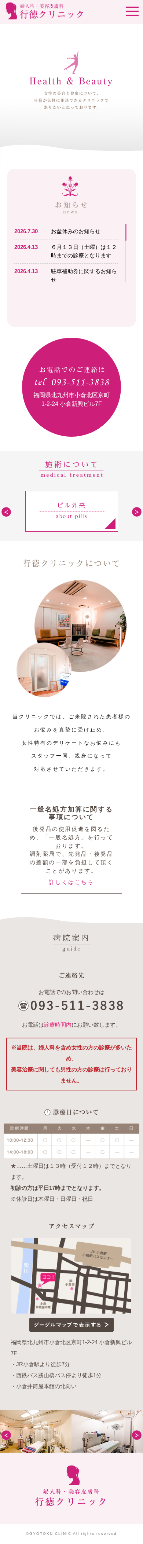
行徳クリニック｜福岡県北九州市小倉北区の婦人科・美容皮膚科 (71, 1494)
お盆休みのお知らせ (75, 231)
